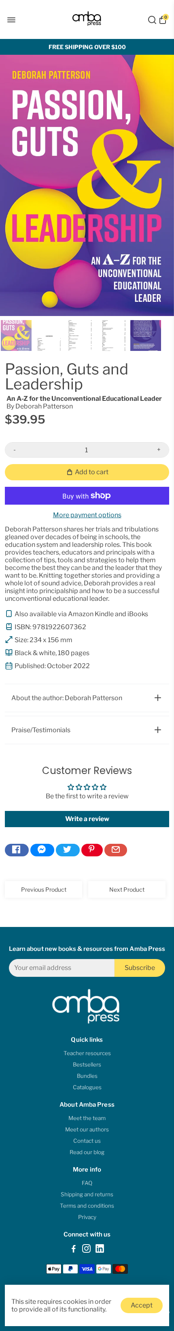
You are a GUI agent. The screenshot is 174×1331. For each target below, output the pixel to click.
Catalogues (87, 1087)
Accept (142, 1305)
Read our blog (87, 1152)
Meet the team (87, 1118)
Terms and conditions (87, 1205)
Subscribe (140, 968)
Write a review (87, 819)
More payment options (87, 515)
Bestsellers (87, 1064)
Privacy (87, 1217)
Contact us (87, 1140)
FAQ (87, 1183)
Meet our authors (87, 1129)
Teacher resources (87, 1053)
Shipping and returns (87, 1194)
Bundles (87, 1076)
